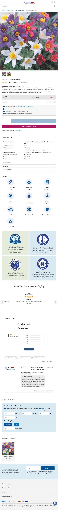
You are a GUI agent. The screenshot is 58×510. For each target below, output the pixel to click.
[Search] (54, 6)
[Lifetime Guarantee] (15, 239)
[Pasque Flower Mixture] (29, 41)
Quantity (4, 118)
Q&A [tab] (13, 318)
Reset (16, 424)
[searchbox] (10, 358)
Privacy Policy (25, 506)
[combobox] (25, 358)
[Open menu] (2, 2)
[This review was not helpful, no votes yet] (51, 391)
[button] (2, 301)
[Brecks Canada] (29, 2)
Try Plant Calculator (18, 130)
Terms (31, 506)
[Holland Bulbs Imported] (43, 239)
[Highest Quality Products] (43, 264)
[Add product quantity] (8, 121)
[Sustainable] (15, 265)
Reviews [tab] (7, 318)
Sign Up (47, 468)
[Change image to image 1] (4, 74)
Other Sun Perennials (19, 10)
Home (3, 10)
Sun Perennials (9, 10)
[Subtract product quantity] (3, 121)
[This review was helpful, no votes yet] (49, 391)
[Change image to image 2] (9, 74)
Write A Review (29, 349)
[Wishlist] (51, 2)
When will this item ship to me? (25, 106)
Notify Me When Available (29, 126)
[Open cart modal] (54, 2)
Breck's (23, 505)
